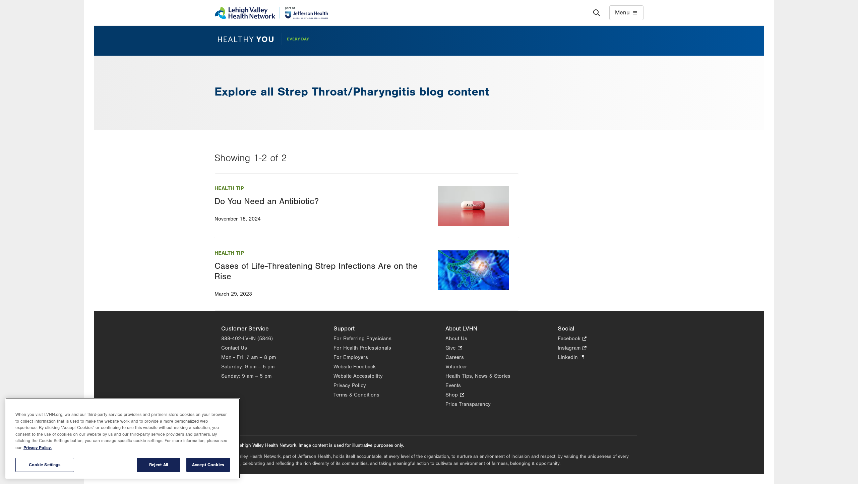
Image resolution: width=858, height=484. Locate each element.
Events (453, 385)
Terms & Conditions (356, 395)
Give (453, 348)
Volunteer (456, 367)
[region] (122, 438)
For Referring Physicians (362, 339)
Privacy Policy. (37, 447)
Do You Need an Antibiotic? (266, 201)
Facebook (572, 339)
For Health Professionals (362, 348)
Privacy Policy (349, 385)
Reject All (158, 464)
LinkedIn (571, 357)
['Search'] (596, 12)
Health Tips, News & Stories (477, 376)
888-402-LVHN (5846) (247, 339)
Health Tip (229, 188)
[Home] (271, 13)
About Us (456, 339)
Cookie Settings (45, 464)
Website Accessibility (358, 376)
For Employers (350, 357)
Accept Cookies (208, 464)
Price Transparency (468, 404)
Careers (454, 357)
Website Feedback (354, 367)
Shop (454, 395)
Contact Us (234, 348)
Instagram (572, 348)
